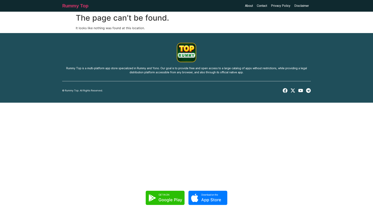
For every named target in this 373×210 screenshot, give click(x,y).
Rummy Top (75, 6)
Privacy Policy (280, 6)
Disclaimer (301, 6)
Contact (262, 6)
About (249, 6)
